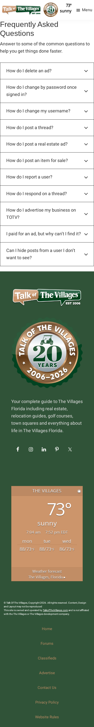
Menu (87, 10)
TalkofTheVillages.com (55, 610)
